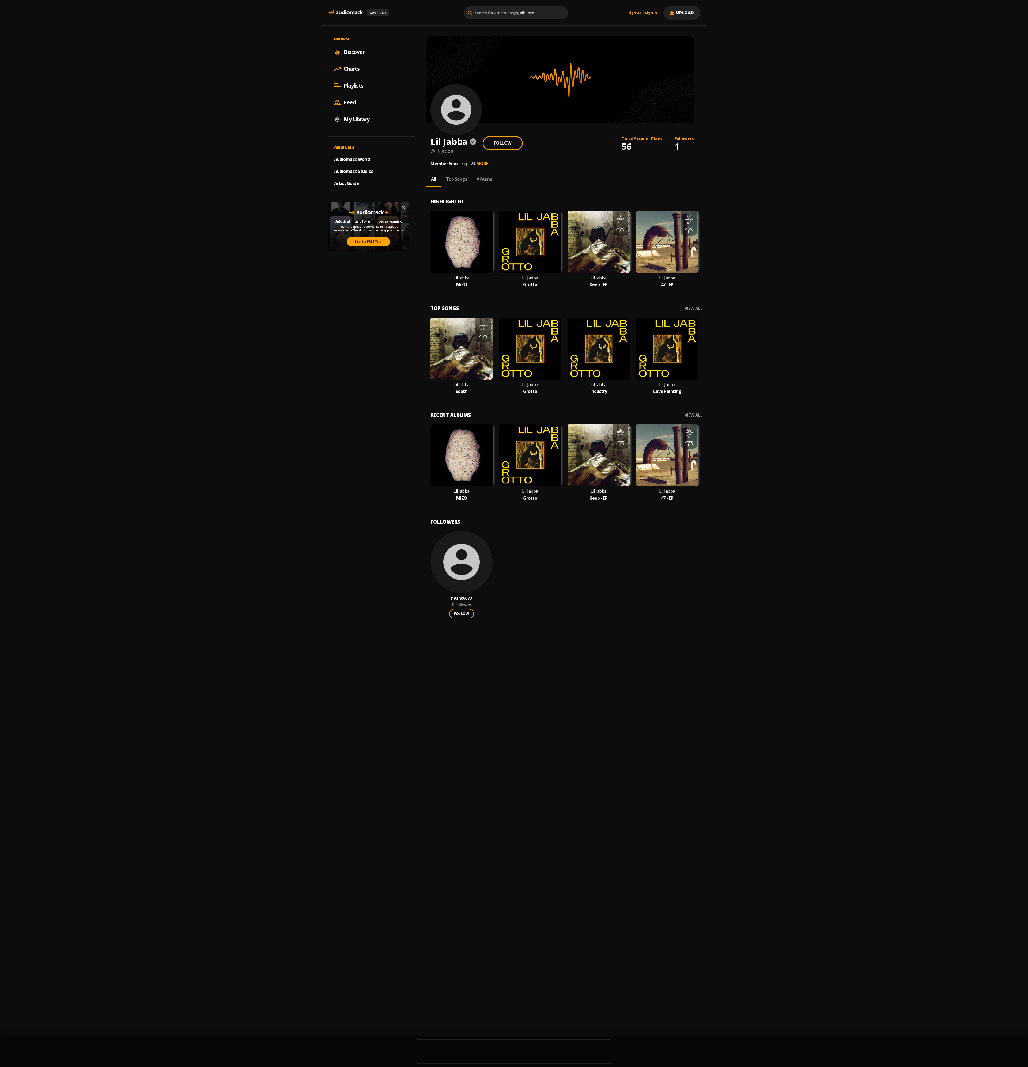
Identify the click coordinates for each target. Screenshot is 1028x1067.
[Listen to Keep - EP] (599, 242)
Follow (502, 143)
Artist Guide (346, 183)
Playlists (354, 85)
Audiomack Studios (353, 171)
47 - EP (667, 284)
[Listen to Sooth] (461, 349)
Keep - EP (598, 284)
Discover (354, 51)
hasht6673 (461, 598)
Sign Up (635, 13)
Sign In (651, 13)
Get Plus (378, 12)
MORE (482, 163)
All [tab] (433, 179)
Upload (685, 13)
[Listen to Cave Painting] (667, 349)
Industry (598, 391)
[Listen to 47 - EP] (667, 242)
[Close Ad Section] (403, 207)
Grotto (530, 284)
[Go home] (345, 13)
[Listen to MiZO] (461, 242)
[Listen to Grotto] (530, 242)
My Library (356, 119)
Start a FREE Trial (368, 241)
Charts (352, 68)
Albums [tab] (484, 179)
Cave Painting (667, 391)
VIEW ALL (693, 308)
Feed (350, 102)
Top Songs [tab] (456, 179)
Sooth (462, 391)
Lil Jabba (461, 278)
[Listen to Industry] (599, 349)
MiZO (461, 284)
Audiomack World (352, 159)
